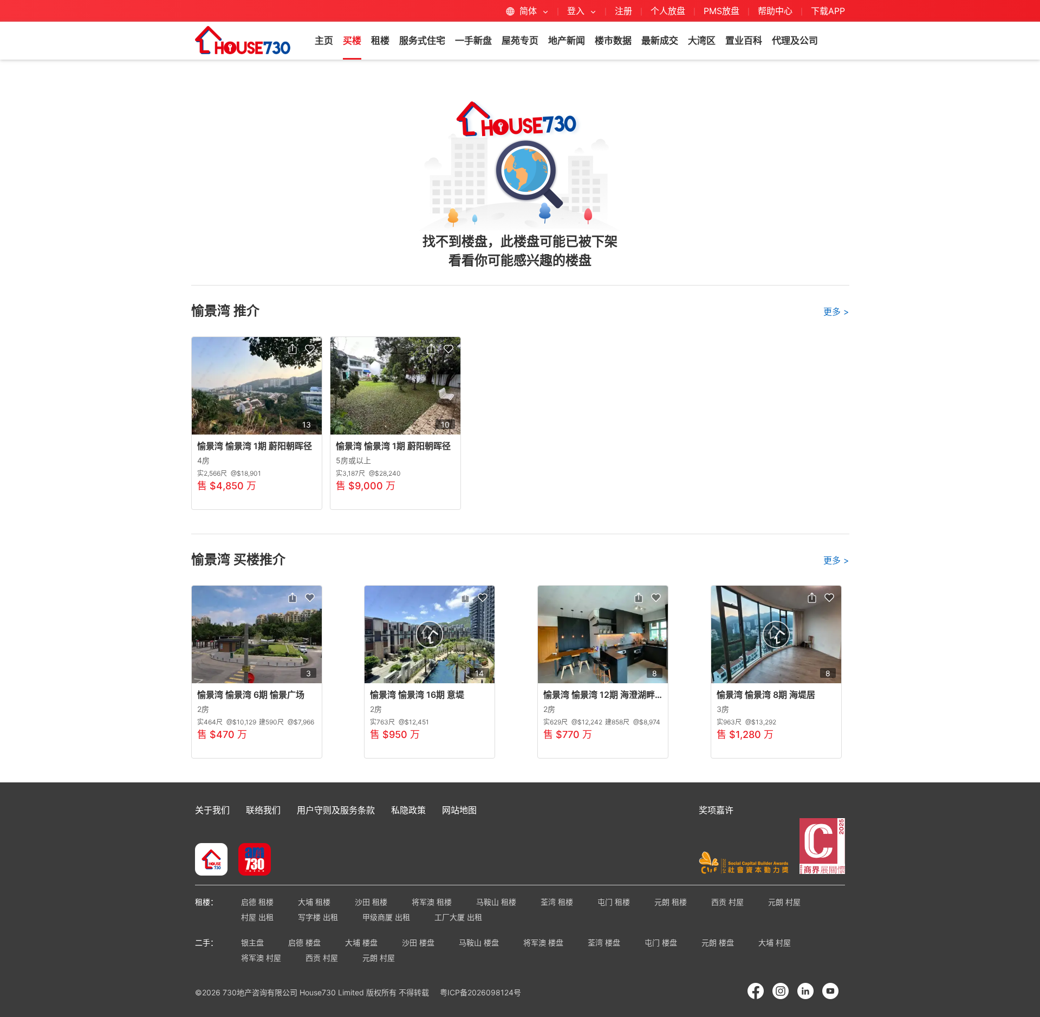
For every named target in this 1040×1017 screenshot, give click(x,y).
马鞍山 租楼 (496, 901)
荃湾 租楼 (557, 901)
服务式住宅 (422, 40)
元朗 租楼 (670, 901)
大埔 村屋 (774, 942)
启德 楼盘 (304, 942)
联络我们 (263, 810)
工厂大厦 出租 (458, 917)
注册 (623, 10)
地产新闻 (566, 40)
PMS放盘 (721, 10)
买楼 (352, 40)
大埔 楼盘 (361, 942)
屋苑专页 (520, 40)
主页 (324, 40)
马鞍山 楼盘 (479, 942)
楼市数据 (613, 40)
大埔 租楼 (314, 901)
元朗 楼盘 (717, 942)
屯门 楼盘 (661, 942)
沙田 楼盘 (418, 942)
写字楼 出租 (318, 917)
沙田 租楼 (371, 901)
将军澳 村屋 (261, 957)
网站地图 (459, 810)
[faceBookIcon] (756, 991)
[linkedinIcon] (805, 991)
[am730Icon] (250, 860)
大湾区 (702, 40)
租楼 (380, 40)
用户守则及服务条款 (336, 810)
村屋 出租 (257, 917)
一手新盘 (473, 40)
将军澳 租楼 (432, 901)
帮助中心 (776, 10)
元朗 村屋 (784, 901)
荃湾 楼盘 (604, 942)
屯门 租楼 (613, 901)
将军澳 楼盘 (543, 942)
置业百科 (743, 40)
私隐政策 (408, 810)
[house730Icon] (211, 860)
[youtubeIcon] (830, 991)
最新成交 (659, 40)
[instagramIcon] (780, 991)
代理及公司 (795, 40)
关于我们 (212, 810)
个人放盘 (668, 10)
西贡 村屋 (727, 901)
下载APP (828, 10)
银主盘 (252, 942)
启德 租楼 (257, 901)
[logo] (242, 40)
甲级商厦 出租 (386, 917)
